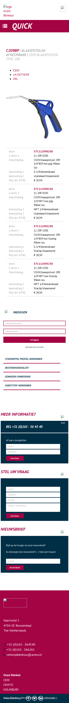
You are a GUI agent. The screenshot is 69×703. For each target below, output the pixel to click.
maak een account (35, 347)
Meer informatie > (47, 697)
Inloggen (34, 339)
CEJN (16, 70)
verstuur (14, 458)
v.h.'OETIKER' (21, 75)
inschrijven (15, 567)
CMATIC (8, 685)
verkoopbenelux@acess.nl (24, 655)
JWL (15, 79)
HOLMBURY (11, 690)
